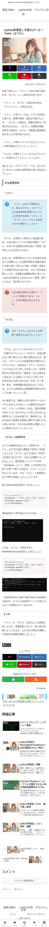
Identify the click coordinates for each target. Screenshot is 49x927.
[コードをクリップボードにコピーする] (44, 497)
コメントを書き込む (24, 880)
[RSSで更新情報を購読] (36, 679)
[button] (39, 76)
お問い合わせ (24, 918)
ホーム (13, 914)
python (7, 645)
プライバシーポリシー (36, 914)
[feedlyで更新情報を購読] (13, 679)
